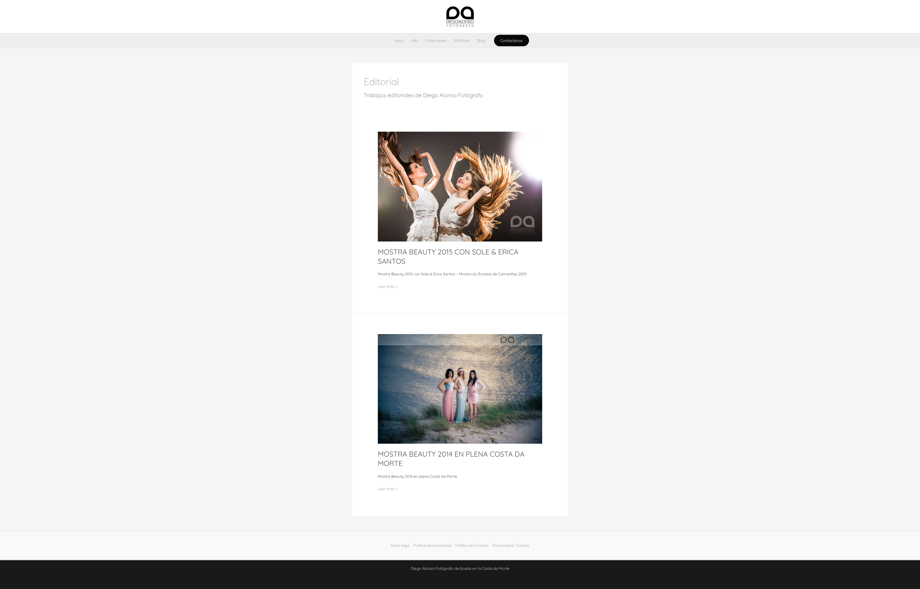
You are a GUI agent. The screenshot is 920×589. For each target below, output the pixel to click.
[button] (511, 40)
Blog (481, 40)
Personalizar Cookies (511, 545)
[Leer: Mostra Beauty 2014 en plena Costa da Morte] (460, 388)
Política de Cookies (472, 545)
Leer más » (387, 286)
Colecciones (436, 40)
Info (414, 40)
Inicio (399, 40)
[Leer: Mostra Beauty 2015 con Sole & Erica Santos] (460, 186)
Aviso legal (400, 545)
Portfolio (462, 40)
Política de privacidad (432, 545)
